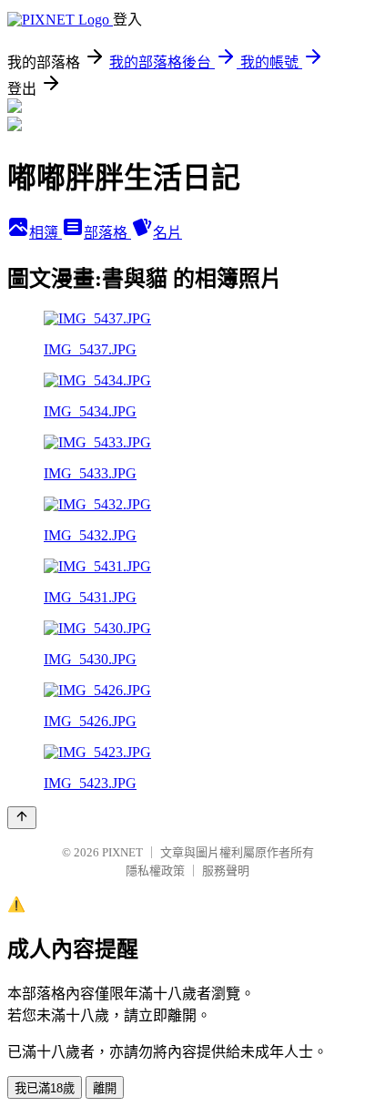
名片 (167, 233)
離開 (105, 1088)
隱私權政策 (155, 870)
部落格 (107, 233)
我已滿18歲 (45, 1088)
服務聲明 (225, 870)
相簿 (45, 233)
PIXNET (122, 852)
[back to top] (21, 817)
